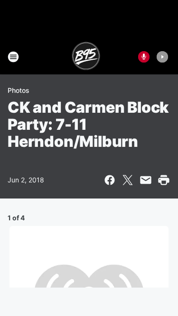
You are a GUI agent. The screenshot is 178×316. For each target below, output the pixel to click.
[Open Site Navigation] (13, 57)
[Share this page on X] (127, 180)
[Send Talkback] (144, 57)
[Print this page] (163, 180)
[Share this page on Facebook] (109, 180)
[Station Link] (86, 57)
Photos (18, 90)
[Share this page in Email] (145, 180)
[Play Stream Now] (162, 57)
